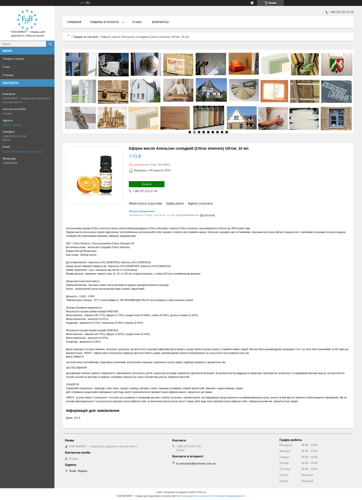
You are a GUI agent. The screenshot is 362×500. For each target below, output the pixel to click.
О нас (6, 67)
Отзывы (8, 75)
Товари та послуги (85, 36)
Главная (74, 22)
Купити (146, 184)
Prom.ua (201, 492)
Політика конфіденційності (229, 496)
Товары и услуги (13, 58)
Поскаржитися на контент (196, 496)
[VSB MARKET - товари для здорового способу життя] (27, 19)
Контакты (160, 22)
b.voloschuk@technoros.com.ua (23, 151)
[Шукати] (50, 44)
